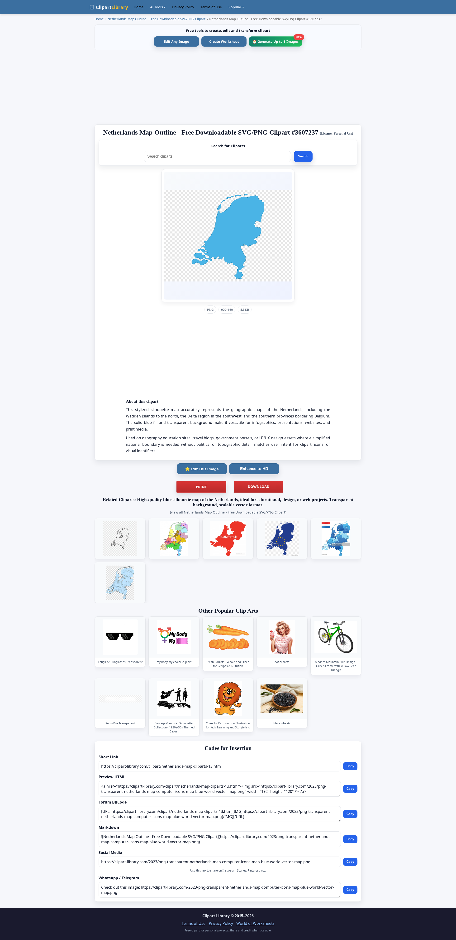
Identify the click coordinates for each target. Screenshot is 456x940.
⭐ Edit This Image (202, 468)
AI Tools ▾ (158, 7)
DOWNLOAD (258, 486)
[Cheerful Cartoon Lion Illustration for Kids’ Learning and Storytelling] (228, 698)
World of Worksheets (255, 923)
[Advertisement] (228, 87)
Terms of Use (211, 7)
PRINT (201, 486)
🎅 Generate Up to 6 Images (277, 40)
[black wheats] (282, 698)
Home (138, 7)
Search (303, 156)
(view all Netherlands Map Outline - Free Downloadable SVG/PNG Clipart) (228, 512)
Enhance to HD (254, 468)
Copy (350, 766)
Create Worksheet (224, 41)
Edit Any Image (176, 41)
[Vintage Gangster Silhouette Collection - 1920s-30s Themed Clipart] (174, 698)
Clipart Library (216, 915)
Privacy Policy (183, 7)
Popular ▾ (236, 7)
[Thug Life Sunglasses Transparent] (120, 637)
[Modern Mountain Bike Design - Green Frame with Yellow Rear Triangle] (335, 637)
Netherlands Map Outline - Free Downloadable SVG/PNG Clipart (156, 19)
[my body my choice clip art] (174, 637)
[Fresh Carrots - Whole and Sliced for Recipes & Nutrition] (228, 637)
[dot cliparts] (282, 637)
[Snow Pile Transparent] (120, 698)
